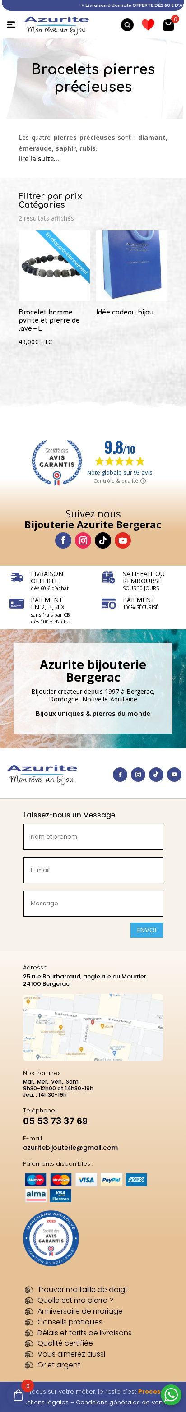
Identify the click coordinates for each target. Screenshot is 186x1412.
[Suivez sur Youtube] (123, 540)
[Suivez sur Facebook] (63, 540)
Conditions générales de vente (122, 1402)
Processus (155, 1391)
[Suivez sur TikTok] (103, 540)
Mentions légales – (47, 1402)
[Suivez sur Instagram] (83, 540)
